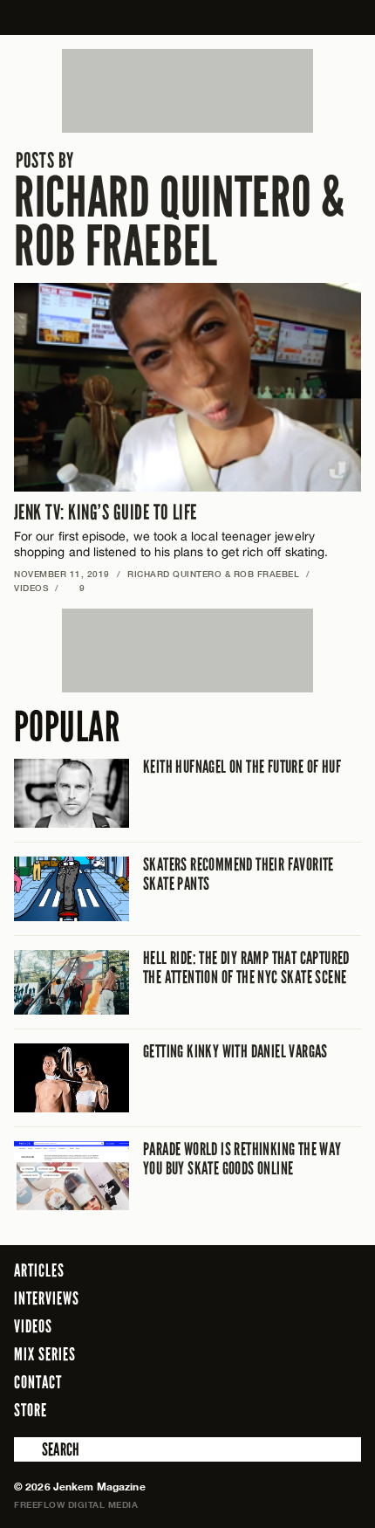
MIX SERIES (45, 1354)
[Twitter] (277, 1409)
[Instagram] (305, 1409)
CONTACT (38, 1382)
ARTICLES (39, 1270)
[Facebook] (252, 1409)
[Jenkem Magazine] (188, 17)
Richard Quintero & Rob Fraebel (179, 211)
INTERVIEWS (46, 1298)
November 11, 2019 (62, 573)
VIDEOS (31, 587)
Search (26, 1449)
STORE (30, 1410)
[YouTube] (343, 1409)
